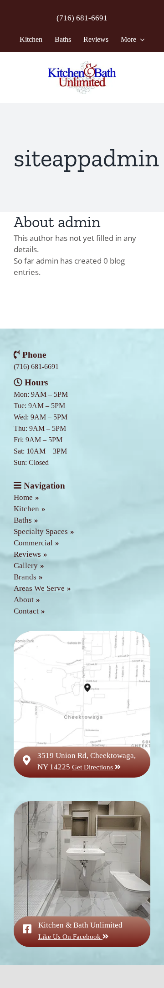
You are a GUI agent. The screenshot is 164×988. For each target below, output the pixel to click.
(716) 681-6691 (82, 18)
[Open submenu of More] (140, 39)
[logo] (82, 65)
